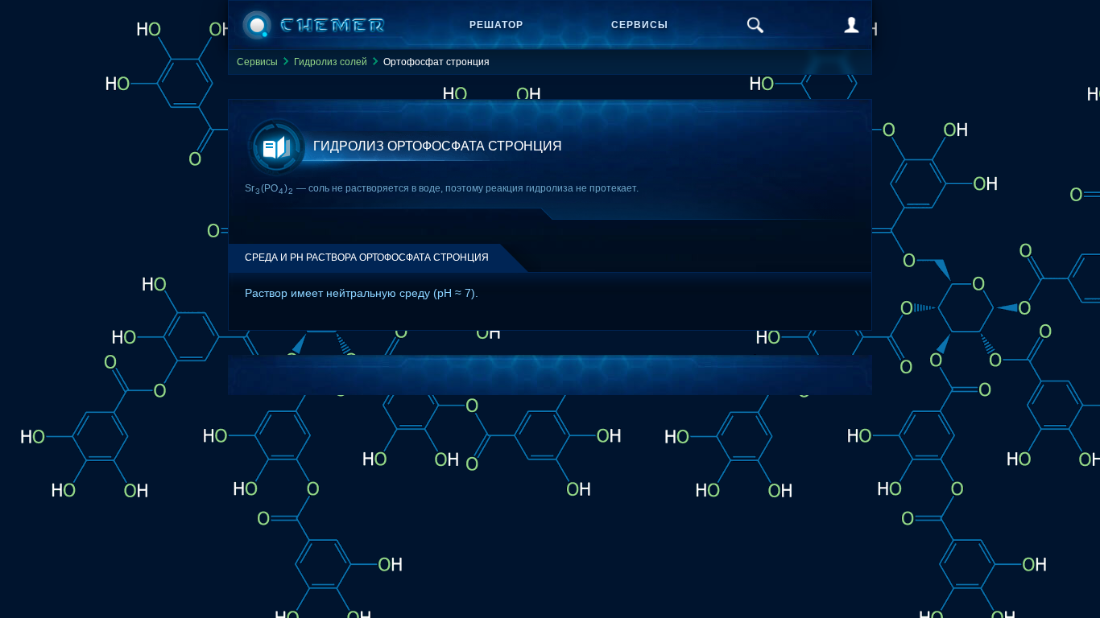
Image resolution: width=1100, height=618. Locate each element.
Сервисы (639, 25)
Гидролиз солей (330, 62)
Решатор (496, 25)
